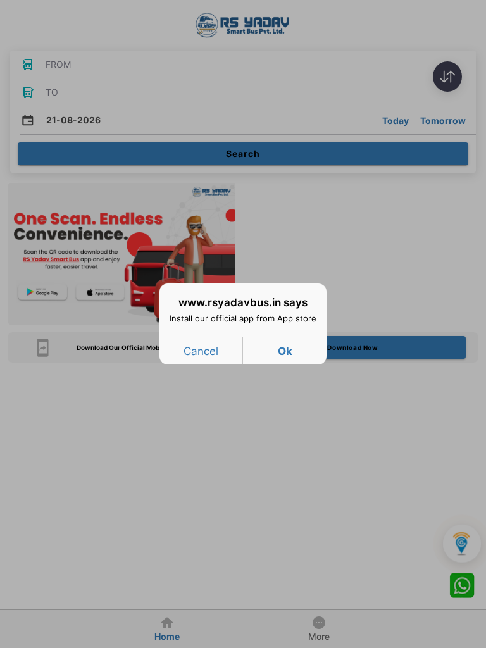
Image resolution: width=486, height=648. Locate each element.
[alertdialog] (243, 324)
